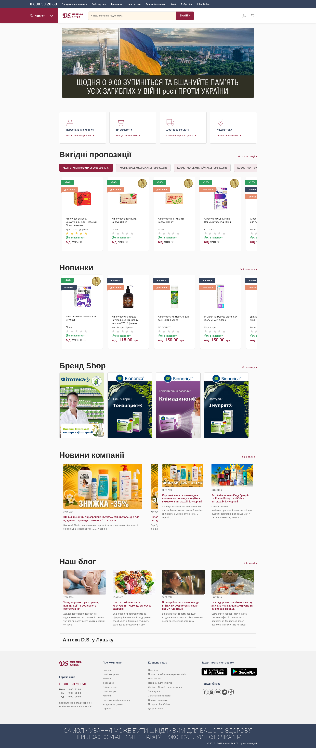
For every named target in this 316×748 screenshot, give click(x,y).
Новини (107, 678)
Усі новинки (247, 269)
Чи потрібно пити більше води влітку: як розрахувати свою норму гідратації (180, 605)
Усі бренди (248, 367)
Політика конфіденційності (117, 700)
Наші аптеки (134, 4)
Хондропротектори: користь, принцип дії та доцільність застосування (81, 605)
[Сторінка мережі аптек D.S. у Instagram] (211, 692)
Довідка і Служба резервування (165, 687)
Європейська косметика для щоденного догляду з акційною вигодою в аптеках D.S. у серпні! (182, 498)
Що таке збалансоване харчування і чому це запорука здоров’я (132, 605)
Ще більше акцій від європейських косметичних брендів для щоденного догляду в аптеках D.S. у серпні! (101, 518)
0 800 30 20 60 (43, 4)
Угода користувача (113, 704)
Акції (173, 4)
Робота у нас (99, 4)
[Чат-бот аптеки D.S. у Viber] (231, 692)
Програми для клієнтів (74, 4)
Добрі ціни (186, 4)
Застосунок (154, 691)
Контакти (107, 695)
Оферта (107, 708)
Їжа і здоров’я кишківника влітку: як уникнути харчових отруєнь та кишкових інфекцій (232, 605)
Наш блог (153, 670)
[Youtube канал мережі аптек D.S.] (218, 692)
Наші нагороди (111, 674)
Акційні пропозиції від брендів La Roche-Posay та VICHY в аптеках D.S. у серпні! (230, 498)
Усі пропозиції (246, 156)
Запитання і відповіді (159, 695)
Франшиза (116, 4)
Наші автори (109, 691)
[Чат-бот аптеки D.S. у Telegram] (224, 692)
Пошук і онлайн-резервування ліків (167, 674)
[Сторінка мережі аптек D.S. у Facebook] (204, 692)
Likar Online (203, 4)
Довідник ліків (155, 708)
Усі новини (248, 456)
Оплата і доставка (155, 4)
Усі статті (249, 563)
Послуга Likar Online (159, 704)
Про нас (107, 670)
